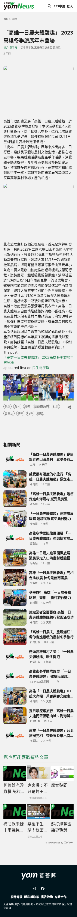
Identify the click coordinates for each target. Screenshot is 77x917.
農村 (17, 406)
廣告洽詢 (47, 897)
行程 (30, 413)
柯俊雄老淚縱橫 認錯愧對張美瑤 (14, 789)
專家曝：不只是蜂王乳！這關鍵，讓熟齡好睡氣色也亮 (37, 789)
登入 (70, 6)
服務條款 (16, 897)
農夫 (27, 406)
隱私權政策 (31, 897)
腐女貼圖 (59, 785)
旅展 (40, 413)
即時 (14, 19)
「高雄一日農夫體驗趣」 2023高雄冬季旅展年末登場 (38, 360)
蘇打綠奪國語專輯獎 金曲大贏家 (62, 827)
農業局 (8, 413)
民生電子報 (10, 48)
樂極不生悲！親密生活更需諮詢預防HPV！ (37, 827)
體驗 (7, 406)
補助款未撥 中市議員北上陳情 (13, 827)
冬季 (20, 413)
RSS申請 (59, 6)
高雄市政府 (41, 406)
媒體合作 (61, 897)
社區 (56, 406)
